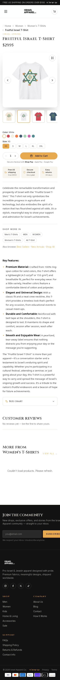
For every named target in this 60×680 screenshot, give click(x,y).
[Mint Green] (25, 136)
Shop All (50, 246)
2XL (41, 146)
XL (33, 146)
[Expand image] (52, 58)
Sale (5, 625)
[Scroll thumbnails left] (5, 116)
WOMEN (36, 234)
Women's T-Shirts (36, 26)
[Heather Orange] (16, 136)
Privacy (45, 670)
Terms (54, 670)
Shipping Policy (11, 645)
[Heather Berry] (29, 136)
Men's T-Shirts (11, 234)
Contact (37, 611)
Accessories (9, 620)
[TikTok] (28, 586)
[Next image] (52, 80)
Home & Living (10, 616)
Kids (5, 611)
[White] (4, 136)
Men (5, 601)
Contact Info (9, 654)
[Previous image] (7, 80)
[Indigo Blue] (20, 136)
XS (6, 146)
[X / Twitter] (21, 586)
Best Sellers (23, 246)
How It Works (40, 616)
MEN (25, 234)
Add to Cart (41, 155)
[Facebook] (13, 586)
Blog (35, 606)
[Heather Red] (8, 136)
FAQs (5, 640)
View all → (50, 453)
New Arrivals (37, 246)
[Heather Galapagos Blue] (33, 136)
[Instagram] (5, 586)
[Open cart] (54, 11)
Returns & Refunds (12, 649)
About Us (38, 601)
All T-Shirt (30, 240)
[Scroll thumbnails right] (55, 116)
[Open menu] (6, 11)
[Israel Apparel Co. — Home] (29, 11)
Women (19, 26)
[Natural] (12, 136)
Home (8, 26)
